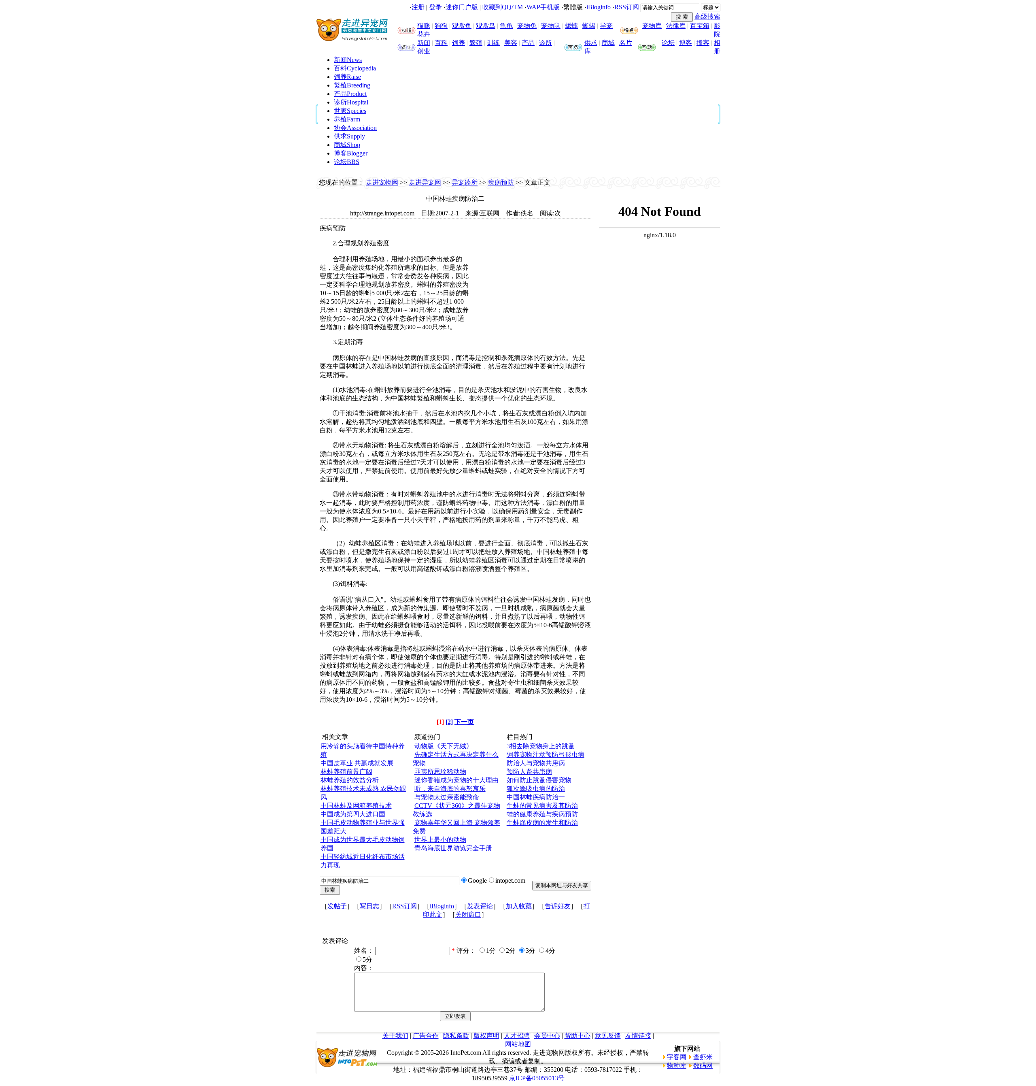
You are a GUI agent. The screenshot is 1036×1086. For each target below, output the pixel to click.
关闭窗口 (468, 914)
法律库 (676, 25)
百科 (441, 42)
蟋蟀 (571, 25)
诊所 (545, 42)
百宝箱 (699, 25)
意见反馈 (608, 1035)
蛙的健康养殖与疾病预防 (542, 814)
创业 (423, 51)
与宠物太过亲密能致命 (446, 797)
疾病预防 (501, 182)
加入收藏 (519, 906)
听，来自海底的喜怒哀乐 (450, 788)
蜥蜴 (588, 25)
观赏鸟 (485, 25)
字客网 (676, 1057)
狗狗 (441, 25)
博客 (685, 42)
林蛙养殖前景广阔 (346, 771)
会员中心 (547, 1035)
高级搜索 (707, 16)
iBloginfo (598, 7)
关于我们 (395, 1035)
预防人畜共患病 (529, 771)
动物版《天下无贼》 (443, 746)
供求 (590, 42)
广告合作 (426, 1035)
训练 (493, 42)
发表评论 (480, 906)
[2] (449, 721)
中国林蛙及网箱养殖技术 (356, 805)
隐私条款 (456, 1035)
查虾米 (703, 1057)
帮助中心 (577, 1035)
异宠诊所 (465, 182)
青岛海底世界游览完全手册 (453, 848)
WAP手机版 (543, 7)
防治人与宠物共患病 (536, 763)
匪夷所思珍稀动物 (440, 771)
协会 (355, 127)
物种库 (676, 1065)
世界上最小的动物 (440, 839)
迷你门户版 (462, 7)
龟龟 (506, 25)
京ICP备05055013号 (537, 1078)
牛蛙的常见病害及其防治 (542, 805)
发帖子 (337, 906)
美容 (510, 42)
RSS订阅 (626, 7)
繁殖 (475, 42)
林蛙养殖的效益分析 (350, 780)
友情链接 (638, 1035)
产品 (528, 42)
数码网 (703, 1065)
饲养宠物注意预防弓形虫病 (545, 754)
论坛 (668, 42)
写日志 (369, 906)
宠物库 (652, 25)
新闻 (423, 42)
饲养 (458, 42)
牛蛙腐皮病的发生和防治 (542, 822)
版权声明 (486, 1035)
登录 (435, 7)
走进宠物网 (382, 182)
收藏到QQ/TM (502, 7)
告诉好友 (558, 906)
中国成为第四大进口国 (353, 814)
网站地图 (518, 1044)
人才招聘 (517, 1035)
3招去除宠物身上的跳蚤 (541, 746)
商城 (608, 42)
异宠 (606, 25)
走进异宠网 (425, 182)
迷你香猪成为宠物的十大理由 (456, 780)
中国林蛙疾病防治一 (536, 797)
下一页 (464, 721)
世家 (350, 110)
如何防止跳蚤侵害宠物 (539, 780)
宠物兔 (527, 25)
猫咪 (423, 25)
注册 (418, 7)
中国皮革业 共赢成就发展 (357, 763)
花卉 (423, 34)
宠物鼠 (550, 25)
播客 (702, 42)
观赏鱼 (461, 25)
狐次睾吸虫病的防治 (536, 788)
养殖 (347, 119)
